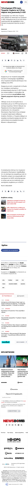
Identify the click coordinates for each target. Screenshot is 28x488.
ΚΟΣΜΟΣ (3, 53)
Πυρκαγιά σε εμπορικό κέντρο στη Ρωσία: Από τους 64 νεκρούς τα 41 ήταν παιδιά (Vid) (16, 202)
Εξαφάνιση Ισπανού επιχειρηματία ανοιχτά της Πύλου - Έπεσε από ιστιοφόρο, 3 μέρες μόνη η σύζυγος (7, 373)
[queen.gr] (8, 453)
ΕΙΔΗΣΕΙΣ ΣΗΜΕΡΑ (13, 283)
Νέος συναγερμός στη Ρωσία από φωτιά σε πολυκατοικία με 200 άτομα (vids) (16, 216)
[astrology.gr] (19, 453)
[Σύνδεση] (21, 2)
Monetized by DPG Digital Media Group (18, 464)
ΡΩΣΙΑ (3, 283)
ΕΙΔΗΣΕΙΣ (23, 283)
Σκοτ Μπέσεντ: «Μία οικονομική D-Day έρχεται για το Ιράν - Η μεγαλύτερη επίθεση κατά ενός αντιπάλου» (13, 335)
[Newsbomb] (14, 421)
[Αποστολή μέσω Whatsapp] (14, 60)
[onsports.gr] (19, 448)
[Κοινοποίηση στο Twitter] (5, 60)
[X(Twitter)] (15, 425)
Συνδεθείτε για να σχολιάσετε (10, 250)
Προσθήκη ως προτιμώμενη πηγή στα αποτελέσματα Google (15, 71)
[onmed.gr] (19, 458)
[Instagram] (12, 425)
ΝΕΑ (3, 287)
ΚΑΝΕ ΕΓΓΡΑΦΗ (12, 411)
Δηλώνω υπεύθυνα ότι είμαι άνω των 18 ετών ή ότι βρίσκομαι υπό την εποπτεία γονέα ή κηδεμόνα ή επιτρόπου (13, 406)
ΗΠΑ (3, 280)
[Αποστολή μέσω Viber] (11, 60)
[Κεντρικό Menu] (26, 2)
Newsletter (13, 272)
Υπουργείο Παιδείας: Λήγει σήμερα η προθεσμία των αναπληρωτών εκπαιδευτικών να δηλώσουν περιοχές (14, 326)
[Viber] (9, 425)
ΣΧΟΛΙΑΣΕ (17, 53)
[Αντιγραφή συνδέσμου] (22, 53)
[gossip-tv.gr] (8, 448)
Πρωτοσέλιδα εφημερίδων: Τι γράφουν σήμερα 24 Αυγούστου (13, 318)
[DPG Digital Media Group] (14, 440)
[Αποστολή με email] (23, 60)
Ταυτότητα (3, 432)
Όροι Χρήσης (10, 432)
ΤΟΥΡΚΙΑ (10, 280)
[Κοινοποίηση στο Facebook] (2, 60)
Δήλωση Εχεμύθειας (19, 432)
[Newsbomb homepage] (7, 2)
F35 (23, 280)
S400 (17, 280)
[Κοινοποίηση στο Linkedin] (17, 60)
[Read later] (26, 53)
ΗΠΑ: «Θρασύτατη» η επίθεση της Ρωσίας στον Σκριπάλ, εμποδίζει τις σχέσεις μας (16, 209)
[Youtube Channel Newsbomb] (18, 425)
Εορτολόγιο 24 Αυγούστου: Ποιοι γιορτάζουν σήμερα (13, 311)
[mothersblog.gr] (8, 458)
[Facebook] (6, 425)
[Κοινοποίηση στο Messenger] (8, 60)
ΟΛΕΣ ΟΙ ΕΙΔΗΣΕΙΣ (20, 342)
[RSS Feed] (21, 425)
